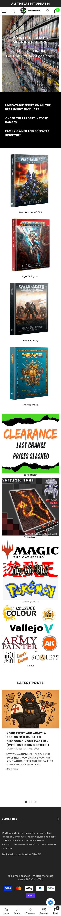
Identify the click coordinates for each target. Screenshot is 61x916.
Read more (12, 769)
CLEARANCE (30, 475)
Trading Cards (30, 601)
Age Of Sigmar (30, 276)
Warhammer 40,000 (30, 212)
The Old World (30, 404)
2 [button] (30, 802)
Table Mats (30, 537)
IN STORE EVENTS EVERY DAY (30, 3)
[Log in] (47, 11)
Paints (30, 665)
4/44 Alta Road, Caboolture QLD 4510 (21, 854)
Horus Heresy (30, 340)
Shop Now (30, 67)
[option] (30, 3)
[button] (50, 902)
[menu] (4, 11)
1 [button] (26, 802)
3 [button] (35, 802)
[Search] (13, 11)
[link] (30, 107)
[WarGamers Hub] (30, 309)
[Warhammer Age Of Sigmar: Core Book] (30, 245)
